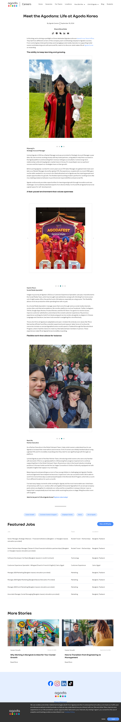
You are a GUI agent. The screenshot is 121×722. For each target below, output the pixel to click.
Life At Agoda (92, 4)
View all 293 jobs (105, 524)
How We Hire (78, 4)
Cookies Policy (69, 712)
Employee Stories (67, 514)
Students (110, 4)
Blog (102, 4)
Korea (80, 514)
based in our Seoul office (85, 38)
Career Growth (30, 514)
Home (40, 4)
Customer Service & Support (48, 514)
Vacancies (48, 4)
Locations (68, 4)
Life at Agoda (91, 514)
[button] (57, 146)
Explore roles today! (61, 497)
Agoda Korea (88, 45)
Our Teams (58, 4)
